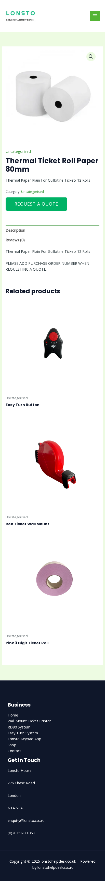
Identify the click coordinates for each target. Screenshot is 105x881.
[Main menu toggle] (95, 16)
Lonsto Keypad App (24, 738)
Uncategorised (18, 151)
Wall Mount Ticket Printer (29, 720)
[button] (91, 56)
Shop (12, 744)
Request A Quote (36, 204)
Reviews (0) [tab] (15, 239)
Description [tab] (15, 230)
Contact (14, 750)
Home (13, 715)
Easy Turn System (23, 732)
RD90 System (19, 726)
